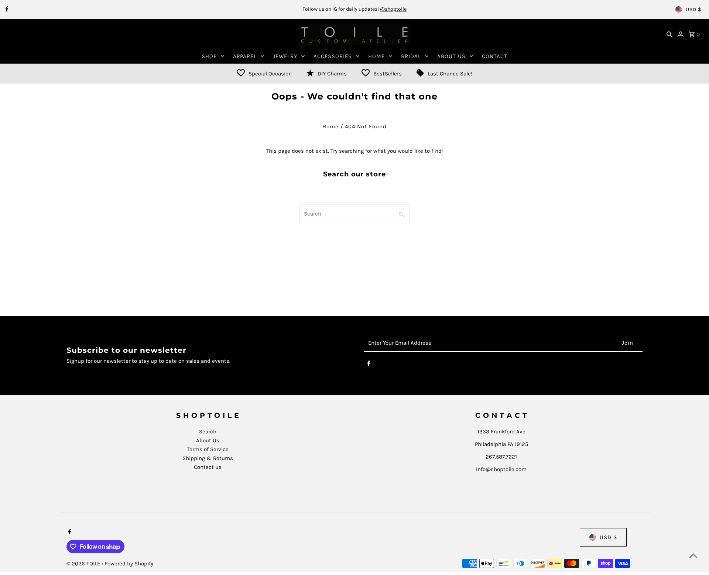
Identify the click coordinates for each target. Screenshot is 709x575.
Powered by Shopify (129, 563)
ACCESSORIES (333, 56)
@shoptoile (393, 9)
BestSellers (387, 73)
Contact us (208, 467)
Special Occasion (270, 73)
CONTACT (494, 56)
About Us (207, 440)
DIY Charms (332, 73)
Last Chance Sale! (450, 73)
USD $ (694, 9)
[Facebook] (6, 9)
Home (330, 126)
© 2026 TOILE (84, 563)
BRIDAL (411, 56)
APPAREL (245, 56)
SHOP (209, 56)
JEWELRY (285, 56)
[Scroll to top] (693, 555)
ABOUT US (451, 56)
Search (207, 431)
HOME (376, 56)
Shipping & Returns (207, 458)
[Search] (669, 34)
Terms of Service (208, 449)
